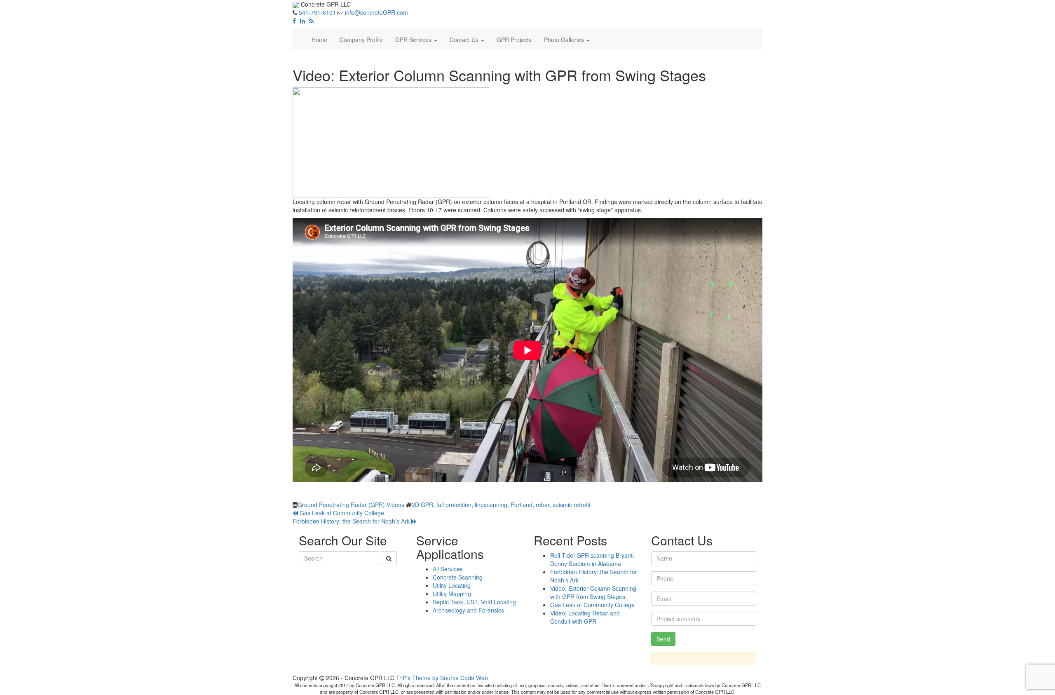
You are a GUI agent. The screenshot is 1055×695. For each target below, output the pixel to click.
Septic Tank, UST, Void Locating (474, 602)
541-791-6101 (317, 12)
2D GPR (422, 504)
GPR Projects (514, 39)
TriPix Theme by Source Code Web (442, 678)
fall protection (453, 504)
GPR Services (414, 39)
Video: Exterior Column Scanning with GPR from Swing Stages (593, 592)
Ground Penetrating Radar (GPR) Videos (351, 504)
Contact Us (465, 39)
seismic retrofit (572, 504)
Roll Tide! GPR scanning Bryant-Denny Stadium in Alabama (592, 559)
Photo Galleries (565, 39)
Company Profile (361, 39)
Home (319, 39)
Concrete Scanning (458, 577)
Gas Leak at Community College (341, 513)
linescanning (491, 504)
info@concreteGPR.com (376, 12)
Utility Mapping (452, 593)
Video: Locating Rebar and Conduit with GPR (585, 617)
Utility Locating (452, 585)
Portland (521, 504)
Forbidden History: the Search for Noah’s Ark (352, 521)
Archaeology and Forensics (468, 610)
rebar (542, 504)
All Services (448, 569)
